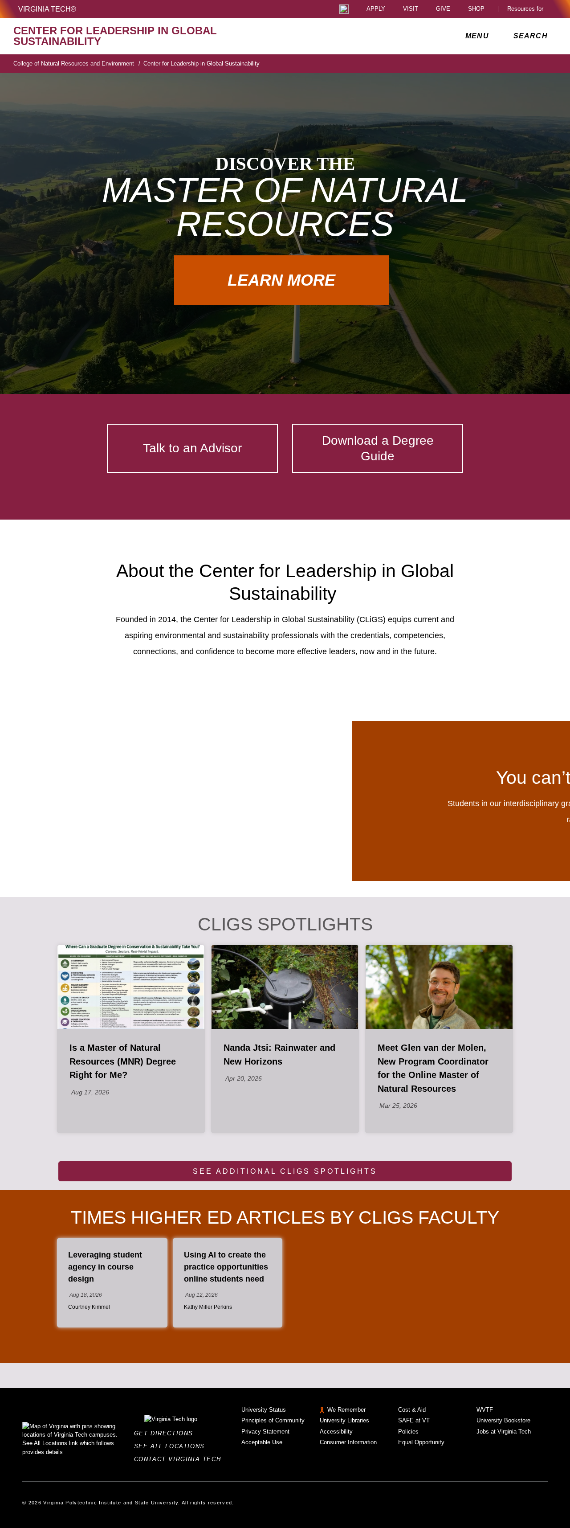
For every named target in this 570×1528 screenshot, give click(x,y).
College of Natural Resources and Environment (76, 63)
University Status (263, 1409)
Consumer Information (348, 1442)
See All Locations (172, 1446)
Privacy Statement (265, 1431)
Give (443, 9)
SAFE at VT (414, 1420)
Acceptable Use (261, 1442)
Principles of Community (273, 1420)
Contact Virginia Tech (180, 1459)
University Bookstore (503, 1420)
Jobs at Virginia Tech (503, 1431)
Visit (410, 9)
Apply (375, 9)
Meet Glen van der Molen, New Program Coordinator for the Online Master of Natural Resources (433, 1068)
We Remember (346, 1409)
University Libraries (344, 1420)
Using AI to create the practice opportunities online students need (226, 1266)
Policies (408, 1431)
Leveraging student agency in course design (105, 1266)
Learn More (281, 280)
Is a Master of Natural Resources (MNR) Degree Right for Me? (122, 1061)
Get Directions (166, 1433)
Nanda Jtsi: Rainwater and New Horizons (279, 1054)
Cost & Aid (412, 1409)
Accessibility (336, 1431)
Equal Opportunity (421, 1442)
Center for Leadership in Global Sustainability (201, 63)
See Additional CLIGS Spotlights (285, 1171)
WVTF (484, 1409)
